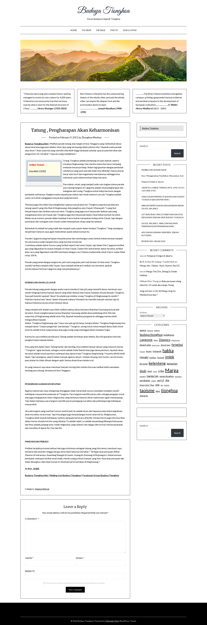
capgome (146, 340)
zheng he (144, 396)
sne (157, 384)
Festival (142, 351)
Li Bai (161, 371)
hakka (168, 350)
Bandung (150, 330)
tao (162, 385)
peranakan (178, 376)
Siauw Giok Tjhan (147, 385)
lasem (155, 371)
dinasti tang (165, 345)
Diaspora (164, 339)
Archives (143, 312)
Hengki (144, 357)
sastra (153, 381)
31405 (36, 468)
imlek (169, 357)
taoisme (147, 390)
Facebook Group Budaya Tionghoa (101, 475)
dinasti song (156, 345)
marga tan (152, 376)
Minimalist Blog (112, 621)
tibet (158, 391)
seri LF (160, 380)
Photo (114, 30)
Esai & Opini (130, 30)
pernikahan (145, 380)
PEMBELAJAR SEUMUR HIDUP (154, 170)
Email (80, 558)
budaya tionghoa (151, 334)
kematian (172, 363)
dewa (156, 340)
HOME (73, 30)
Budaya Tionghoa (103, 11)
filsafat (149, 351)
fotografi (157, 351)
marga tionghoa (167, 376)
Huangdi (160, 357)
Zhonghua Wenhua (91, 137)
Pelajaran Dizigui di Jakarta (153, 182)
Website (30, 571)
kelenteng (157, 363)
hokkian (153, 357)
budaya (157, 330)
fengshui (177, 344)
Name (29, 558)
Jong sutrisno (146, 291)
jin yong (144, 363)
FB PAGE (100, 30)
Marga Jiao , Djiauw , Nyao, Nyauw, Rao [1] (159, 265)
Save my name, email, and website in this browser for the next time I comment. (75, 583)
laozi (149, 371)
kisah (143, 371)
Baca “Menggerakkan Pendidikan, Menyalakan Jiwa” (163, 176)
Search (144, 146)
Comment (32, 518)
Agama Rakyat (42, 489)
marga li (143, 376)
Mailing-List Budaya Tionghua (65, 475)
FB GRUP (86, 30)
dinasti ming (175, 340)
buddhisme (169, 335)
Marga (171, 370)
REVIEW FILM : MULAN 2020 (153, 241)
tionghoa (169, 390)
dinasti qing (145, 345)
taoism (166, 385)
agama (143, 330)
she (167, 380)
